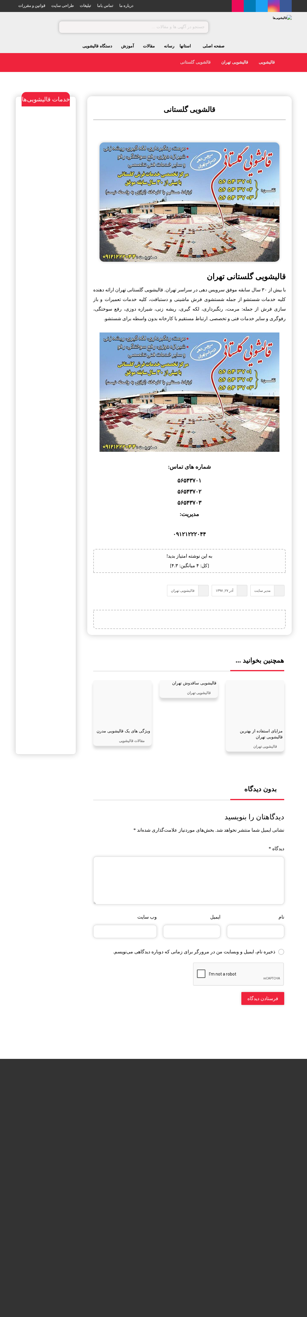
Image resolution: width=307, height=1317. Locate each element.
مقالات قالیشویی (132, 741)
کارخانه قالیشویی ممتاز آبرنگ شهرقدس (50, 816)
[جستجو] (66, 27)
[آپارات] (238, 6)
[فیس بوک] (286, 6)
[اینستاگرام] (274, 6)
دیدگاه (276, 848)
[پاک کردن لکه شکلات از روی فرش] (63, 1193)
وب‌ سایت (147, 916)
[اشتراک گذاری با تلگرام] (189, 619)
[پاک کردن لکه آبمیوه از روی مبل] (63, 1155)
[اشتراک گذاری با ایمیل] (174, 619)
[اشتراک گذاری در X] (219, 619)
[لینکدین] (250, 6)
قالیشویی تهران (183, 590)
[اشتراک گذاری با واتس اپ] (204, 619)
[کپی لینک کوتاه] (159, 619)
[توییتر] (262, 6)
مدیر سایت (262, 590)
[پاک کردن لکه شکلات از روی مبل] (63, 1116)
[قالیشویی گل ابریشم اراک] (131, 1193)
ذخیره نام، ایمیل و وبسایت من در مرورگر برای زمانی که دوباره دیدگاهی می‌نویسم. (194, 951)
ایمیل (215, 916)
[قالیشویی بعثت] (131, 1155)
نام (281, 916)
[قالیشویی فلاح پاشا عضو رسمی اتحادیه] (131, 1116)
